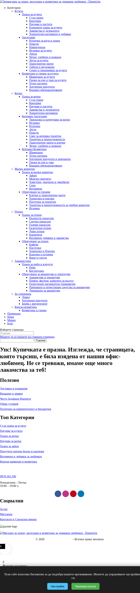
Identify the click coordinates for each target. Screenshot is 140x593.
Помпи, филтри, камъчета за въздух (51, 280)
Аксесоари (28, 37)
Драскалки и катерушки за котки (49, 119)
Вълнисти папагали (41, 218)
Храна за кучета (32, 14)
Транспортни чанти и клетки (47, 142)
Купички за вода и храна (44, 40)
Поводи (34, 43)
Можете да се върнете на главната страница (27, 336)
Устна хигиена (38, 83)
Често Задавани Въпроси (15, 398)
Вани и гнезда (38, 257)
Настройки (57, 586)
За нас (4, 509)
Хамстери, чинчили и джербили (49, 182)
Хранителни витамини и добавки (50, 34)
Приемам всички (85, 586)
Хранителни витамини (43, 113)
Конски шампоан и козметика (18, 461)
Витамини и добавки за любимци (21, 456)
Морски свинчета (40, 178)
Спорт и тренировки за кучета (48, 70)
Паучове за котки (10, 441)
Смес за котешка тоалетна (45, 136)
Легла (32, 129)
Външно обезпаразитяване (45, 90)
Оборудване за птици (35, 241)
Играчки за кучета (40, 50)
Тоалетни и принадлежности (47, 139)
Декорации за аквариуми (44, 290)
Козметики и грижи (34, 310)
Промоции (14, 313)
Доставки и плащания (13, 388)
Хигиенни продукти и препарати (50, 159)
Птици (19, 211)
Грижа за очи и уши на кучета (47, 80)
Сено (32, 185)
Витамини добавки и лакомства (49, 238)
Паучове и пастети (40, 24)
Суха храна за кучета (13, 425)
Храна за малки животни (37, 172)
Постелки (35, 247)
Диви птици (36, 231)
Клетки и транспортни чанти (47, 195)
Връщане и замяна (11, 393)
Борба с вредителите (34, 303)
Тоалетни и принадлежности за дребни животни (59, 205)
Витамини (35, 188)
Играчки (34, 122)
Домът (26, 297)
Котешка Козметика (34, 149)
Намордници (37, 47)
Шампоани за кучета (42, 76)
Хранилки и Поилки (42, 251)
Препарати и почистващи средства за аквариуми (59, 287)
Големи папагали (39, 224)
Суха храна (36, 17)
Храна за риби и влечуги (37, 264)
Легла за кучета (38, 60)
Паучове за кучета (11, 430)
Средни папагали (40, 221)
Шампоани (36, 152)
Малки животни (25, 168)
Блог (10, 323)
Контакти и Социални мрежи (18, 519)
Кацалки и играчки (41, 254)
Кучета (19, 11)
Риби (32, 267)
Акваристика (23, 261)
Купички (34, 126)
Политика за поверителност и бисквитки (25, 408)
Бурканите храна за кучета (45, 27)
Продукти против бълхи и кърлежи (22, 451)
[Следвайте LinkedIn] (81, 494)
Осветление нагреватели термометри (52, 284)
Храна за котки (31, 96)
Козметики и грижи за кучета (40, 73)
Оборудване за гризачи (36, 191)
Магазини (6, 514)
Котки (18, 93)
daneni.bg (66, 539)
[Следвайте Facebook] (58, 494)
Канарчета (35, 234)
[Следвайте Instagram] (65, 494)
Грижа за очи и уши (41, 162)
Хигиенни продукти (42, 86)
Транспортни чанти (41, 63)
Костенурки (36, 270)
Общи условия (9, 403)
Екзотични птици (40, 228)
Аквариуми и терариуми (44, 277)
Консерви (35, 20)
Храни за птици (32, 214)
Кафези (33, 244)
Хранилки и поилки (41, 198)
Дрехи (33, 53)
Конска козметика (26, 307)
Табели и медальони (42, 67)
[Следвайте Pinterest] (73, 494)
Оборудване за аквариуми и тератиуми (46, 274)
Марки (11, 320)
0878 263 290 (8, 476)
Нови (10, 316)
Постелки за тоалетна (42, 201)
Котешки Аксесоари (34, 116)
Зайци (33, 175)
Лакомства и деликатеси (44, 30)
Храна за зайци (9, 446)
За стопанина (23, 293)
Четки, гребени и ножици (45, 57)
